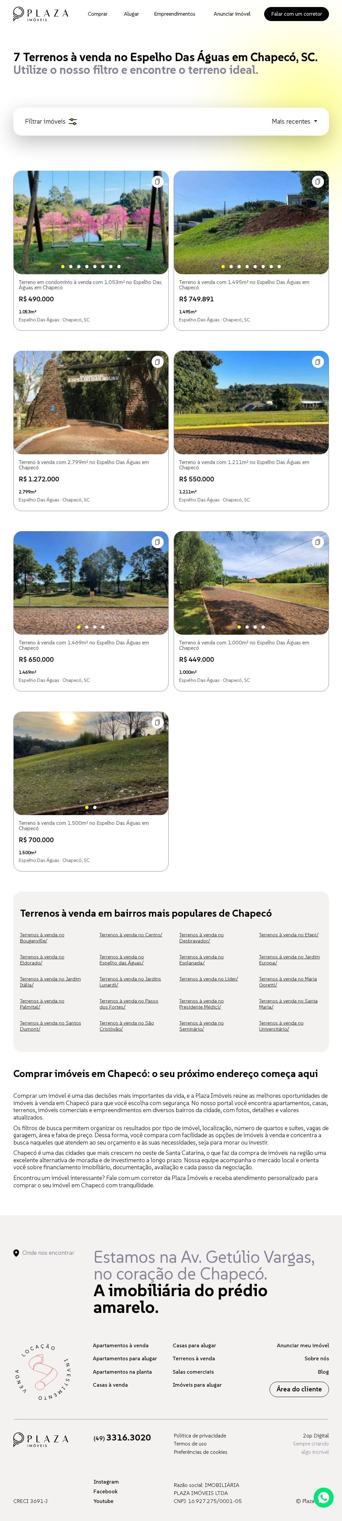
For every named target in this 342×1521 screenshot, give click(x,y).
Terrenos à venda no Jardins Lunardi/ (130, 981)
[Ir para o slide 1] (63, 267)
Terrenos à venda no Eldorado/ (42, 959)
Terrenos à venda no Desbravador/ (201, 937)
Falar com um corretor (296, 13)
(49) (122, 1438)
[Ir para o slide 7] (111, 267)
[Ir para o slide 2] (71, 267)
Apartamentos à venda (121, 1345)
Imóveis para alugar (197, 1384)
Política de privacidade (200, 1435)
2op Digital (316, 1435)
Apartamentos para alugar (125, 1358)
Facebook (106, 1491)
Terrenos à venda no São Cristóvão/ (127, 1026)
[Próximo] (157, 222)
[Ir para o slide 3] (79, 267)
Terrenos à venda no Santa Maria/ (288, 1004)
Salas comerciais (193, 1371)
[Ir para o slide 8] (119, 267)
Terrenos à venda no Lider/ (208, 978)
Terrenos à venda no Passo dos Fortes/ (129, 1004)
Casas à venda (110, 1384)
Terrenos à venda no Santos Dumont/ (50, 1026)
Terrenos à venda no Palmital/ (42, 1004)
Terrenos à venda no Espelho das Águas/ (122, 959)
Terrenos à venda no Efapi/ (289, 934)
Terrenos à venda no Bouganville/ (42, 937)
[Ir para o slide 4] (87, 267)
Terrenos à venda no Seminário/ (201, 1026)
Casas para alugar (194, 1345)
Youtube (104, 1501)
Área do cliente (299, 1389)
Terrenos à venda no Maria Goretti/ (288, 981)
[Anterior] (24, 222)
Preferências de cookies (200, 1452)
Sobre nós (317, 1358)
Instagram (106, 1481)
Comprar (98, 13)
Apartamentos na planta (122, 1371)
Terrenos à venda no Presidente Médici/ (201, 1004)
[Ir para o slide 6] (103, 267)
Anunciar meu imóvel (303, 1345)
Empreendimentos (174, 13)
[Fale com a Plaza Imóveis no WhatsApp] (324, 1498)
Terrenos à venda (194, 1358)
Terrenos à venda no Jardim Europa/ (289, 959)
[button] (158, 182)
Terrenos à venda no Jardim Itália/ (50, 981)
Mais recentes (292, 121)
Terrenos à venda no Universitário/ (281, 1026)
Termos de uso (190, 1443)
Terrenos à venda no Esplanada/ (201, 959)
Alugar (131, 13)
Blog (323, 1371)
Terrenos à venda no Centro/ (131, 934)
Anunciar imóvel (232, 13)
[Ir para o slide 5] (95, 267)
